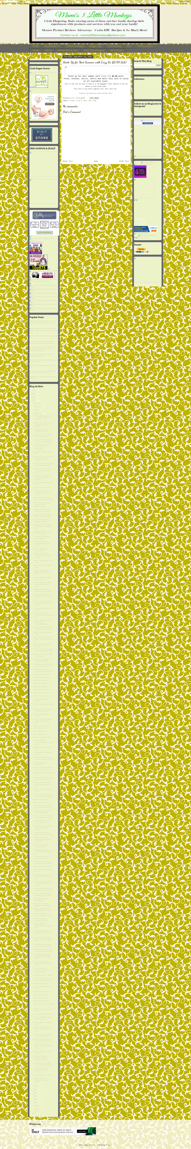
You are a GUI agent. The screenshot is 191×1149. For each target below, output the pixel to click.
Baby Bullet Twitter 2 (41, 998)
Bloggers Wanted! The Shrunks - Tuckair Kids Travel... (42, 555)
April (36, 1099)
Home (96, 161)
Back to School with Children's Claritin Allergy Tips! (44, 615)
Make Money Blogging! (94, 50)
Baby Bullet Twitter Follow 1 (43, 975)
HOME (35, 46)
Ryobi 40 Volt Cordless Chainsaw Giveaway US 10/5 (42, 932)
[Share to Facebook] (96, 98)
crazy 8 (79, 100)
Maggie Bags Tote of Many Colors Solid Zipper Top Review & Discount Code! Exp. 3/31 (44, 330)
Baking (48, 50)
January (36, 1109)
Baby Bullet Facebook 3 (42, 1001)
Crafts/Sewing (114, 46)
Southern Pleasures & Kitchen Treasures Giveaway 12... (41, 1070)
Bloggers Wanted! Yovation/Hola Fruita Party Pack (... (43, 742)
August (36, 1086)
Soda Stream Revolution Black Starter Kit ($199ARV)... (42, 447)
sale (90, 100)
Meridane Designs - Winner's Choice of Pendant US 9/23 (41, 1058)
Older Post (124, 161)
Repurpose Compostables (42, 674)
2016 (34, 390)
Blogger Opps (96, 46)
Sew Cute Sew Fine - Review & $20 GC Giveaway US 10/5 (43, 721)
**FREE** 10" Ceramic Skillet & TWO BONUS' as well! (43, 1046)
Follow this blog (147, 123)
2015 (34, 394)
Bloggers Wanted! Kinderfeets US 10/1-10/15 (42, 1080)
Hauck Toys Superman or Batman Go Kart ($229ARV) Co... (42, 504)
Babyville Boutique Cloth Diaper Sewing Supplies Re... (42, 939)
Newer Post (68, 161)
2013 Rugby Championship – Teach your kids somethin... (43, 418)
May (35, 1096)
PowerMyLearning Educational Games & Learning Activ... (41, 970)
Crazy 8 (105, 76)
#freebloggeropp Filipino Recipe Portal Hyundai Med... (42, 956)
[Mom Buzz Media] (147, 162)
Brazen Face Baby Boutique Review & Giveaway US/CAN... (43, 827)
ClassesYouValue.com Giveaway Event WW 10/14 (41, 543)
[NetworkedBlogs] (147, 120)
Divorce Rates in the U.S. (42, 487)
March (36, 1102)
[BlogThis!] (92, 98)
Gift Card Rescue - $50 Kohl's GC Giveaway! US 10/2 (42, 1029)
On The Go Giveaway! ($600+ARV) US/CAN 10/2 (42, 572)
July (35, 1089)
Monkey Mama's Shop (68, 50)
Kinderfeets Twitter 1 (41, 687)
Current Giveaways (75, 46)
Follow (136, 112)
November (37, 406)
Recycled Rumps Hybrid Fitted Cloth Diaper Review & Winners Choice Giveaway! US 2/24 (42, 349)
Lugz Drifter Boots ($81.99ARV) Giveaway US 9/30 (43, 925)
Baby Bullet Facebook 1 (42, 983)
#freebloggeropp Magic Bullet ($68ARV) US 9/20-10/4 (43, 877)
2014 (34, 397)
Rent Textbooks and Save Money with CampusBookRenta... (42, 622)
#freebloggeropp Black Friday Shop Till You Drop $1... (43, 851)
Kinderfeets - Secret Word (43, 690)
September (38, 413)
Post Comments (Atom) (102, 166)
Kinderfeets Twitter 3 (41, 680)
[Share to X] (94, 98)
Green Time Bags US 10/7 (42, 737)
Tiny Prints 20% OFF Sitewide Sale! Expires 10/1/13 (42, 492)
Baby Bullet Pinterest (41, 992)
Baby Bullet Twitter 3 (41, 995)
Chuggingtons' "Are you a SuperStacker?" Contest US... (42, 526)
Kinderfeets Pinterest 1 (42, 677)
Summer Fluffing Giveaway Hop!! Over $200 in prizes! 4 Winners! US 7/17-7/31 (43, 323)
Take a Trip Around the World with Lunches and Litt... (43, 963)
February (37, 1106)
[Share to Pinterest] (98, 98)
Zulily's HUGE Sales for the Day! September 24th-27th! (43, 603)
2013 (34, 400)
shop (94, 100)
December (37, 403)
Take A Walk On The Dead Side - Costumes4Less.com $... (43, 639)
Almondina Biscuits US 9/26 (43, 1014)
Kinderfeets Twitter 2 (41, 683)
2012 (34, 1113)
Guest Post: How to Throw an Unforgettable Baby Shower (43, 458)
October (37, 410)
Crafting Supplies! (145, 46)
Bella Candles (117, 50)
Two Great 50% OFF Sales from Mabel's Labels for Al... (42, 784)
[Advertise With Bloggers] (147, 235)
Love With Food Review (42, 734)
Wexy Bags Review (40, 731)
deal (85, 100)
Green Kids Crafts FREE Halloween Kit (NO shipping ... (42, 477)
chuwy (94, 1145)
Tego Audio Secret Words (42, 867)
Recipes (36, 50)
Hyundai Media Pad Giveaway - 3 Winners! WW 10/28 (42, 839)
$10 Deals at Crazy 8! (41, 799)
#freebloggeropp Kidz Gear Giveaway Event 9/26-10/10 (43, 883)
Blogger (108, 1145)
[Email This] (90, 98)
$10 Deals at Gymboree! (42, 802)
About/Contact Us (52, 46)
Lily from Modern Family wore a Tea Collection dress (42, 584)
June (35, 1093)
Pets (129, 46)
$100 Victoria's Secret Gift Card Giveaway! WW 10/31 (43, 470)
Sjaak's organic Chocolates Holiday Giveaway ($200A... (43, 425)
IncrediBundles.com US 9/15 (43, 1075)
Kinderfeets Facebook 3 (42, 696)
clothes (72, 100)
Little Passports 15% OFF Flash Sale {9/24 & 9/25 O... (43, 596)
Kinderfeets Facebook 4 (42, 693)
